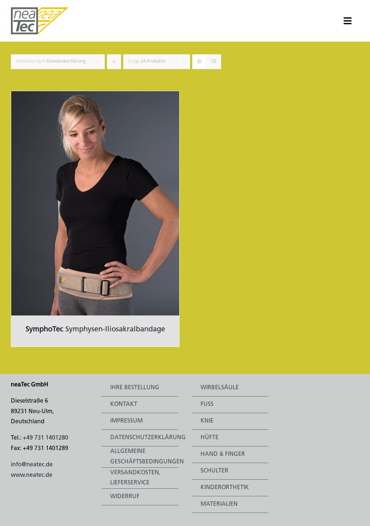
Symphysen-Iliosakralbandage (95, 329)
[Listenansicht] (214, 62)
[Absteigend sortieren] (114, 61)
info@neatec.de (32, 465)
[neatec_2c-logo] (40, 10)
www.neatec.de (31, 475)
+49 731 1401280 (45, 438)
